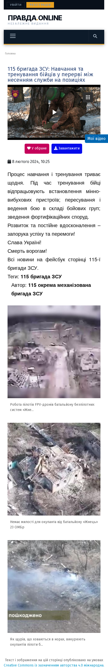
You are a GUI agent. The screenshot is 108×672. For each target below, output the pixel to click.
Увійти (16, 5)
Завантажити (69, 148)
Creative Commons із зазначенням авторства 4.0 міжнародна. (54, 665)
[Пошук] (95, 36)
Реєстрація (40, 5)
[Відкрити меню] (13, 36)
